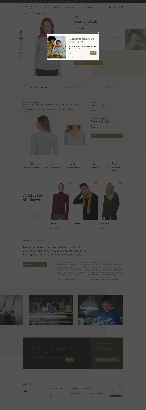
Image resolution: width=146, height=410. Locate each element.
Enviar (93, 53)
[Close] (98, 32)
